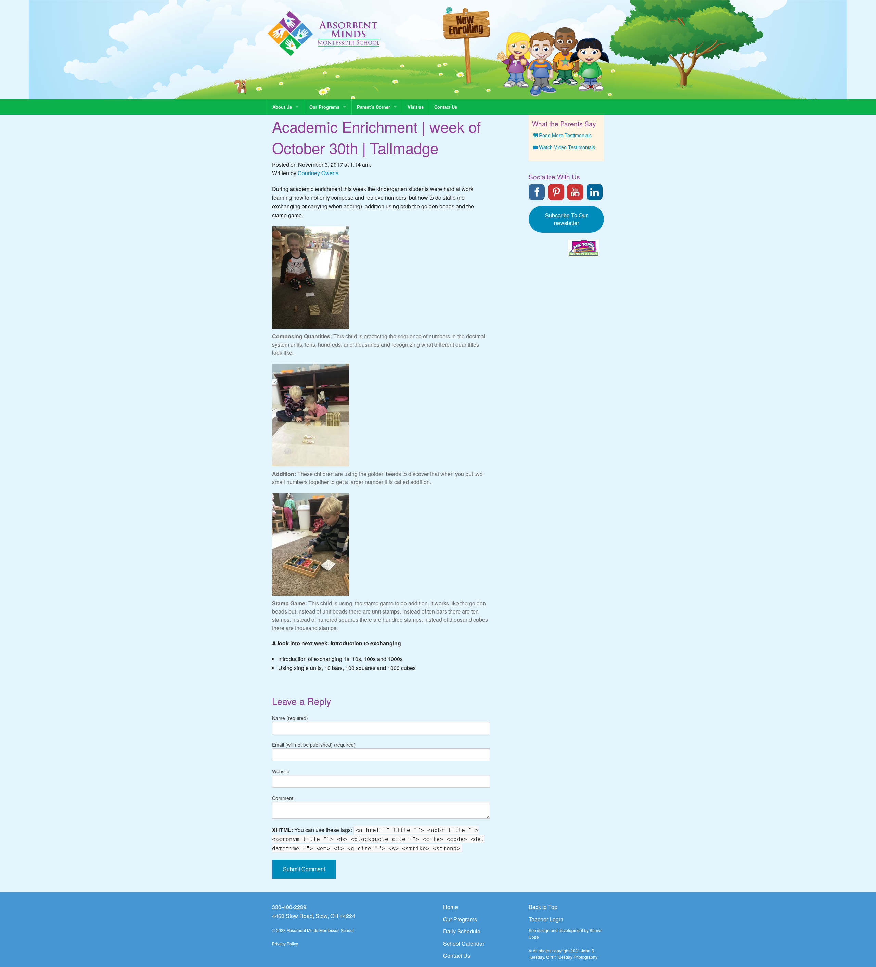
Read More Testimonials (565, 135)
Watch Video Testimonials (567, 147)
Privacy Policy (285, 943)
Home (450, 907)
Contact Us (445, 107)
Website (280, 771)
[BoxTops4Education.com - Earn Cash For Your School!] (583, 248)
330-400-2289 (289, 907)
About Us (282, 107)
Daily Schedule (461, 931)
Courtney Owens (318, 173)
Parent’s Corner (373, 107)
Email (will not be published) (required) (314, 744)
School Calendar (463, 943)
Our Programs (324, 107)
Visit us (416, 107)
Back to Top (543, 907)
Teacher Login (546, 919)
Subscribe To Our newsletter (566, 219)
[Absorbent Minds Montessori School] (324, 33)
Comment (282, 798)
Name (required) (290, 717)
